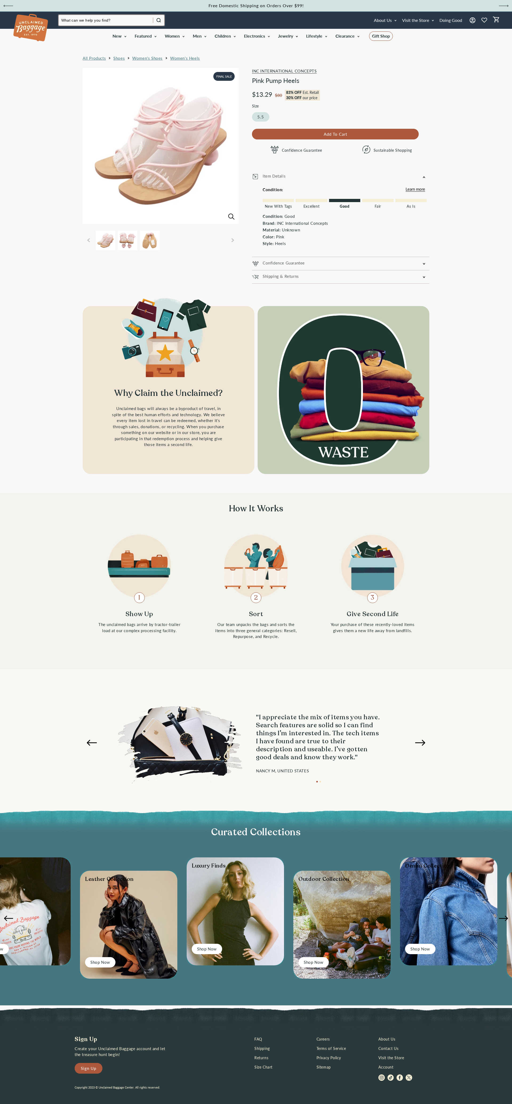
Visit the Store (391, 1057)
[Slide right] (233, 240)
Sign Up (88, 1068)
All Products (94, 58)
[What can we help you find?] (159, 20)
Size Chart (263, 1067)
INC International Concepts (284, 71)
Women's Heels (185, 58)
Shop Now (100, 962)
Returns (261, 1057)
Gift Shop (381, 35)
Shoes (119, 58)
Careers (323, 1039)
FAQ (258, 1039)
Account (385, 1067)
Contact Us (388, 1048)
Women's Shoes (147, 58)
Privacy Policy (329, 1057)
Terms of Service (331, 1048)
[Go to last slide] (8, 6)
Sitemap (324, 1067)
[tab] (317, 781)
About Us (386, 1039)
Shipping (262, 1048)
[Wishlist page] (484, 20)
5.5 (260, 116)
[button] (119, 36)
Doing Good (450, 20)
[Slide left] (88, 240)
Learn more (415, 189)
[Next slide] (504, 6)
